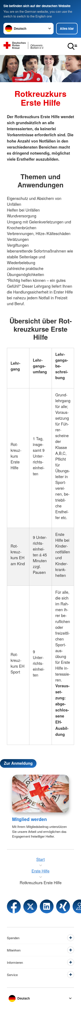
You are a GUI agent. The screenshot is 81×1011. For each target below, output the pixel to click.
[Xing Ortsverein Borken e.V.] (63, 906)
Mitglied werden (29, 819)
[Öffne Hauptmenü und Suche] (72, 46)
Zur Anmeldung (18, 763)
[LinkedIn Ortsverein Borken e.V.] (47, 906)
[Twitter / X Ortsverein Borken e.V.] (30, 906)
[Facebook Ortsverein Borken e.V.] (14, 906)
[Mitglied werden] (40, 793)
